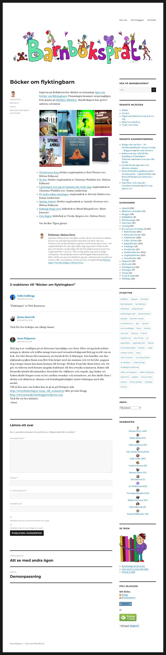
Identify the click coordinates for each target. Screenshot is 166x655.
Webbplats (16, 504)
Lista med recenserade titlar (135, 569)
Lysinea (125, 113)
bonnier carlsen (137, 318)
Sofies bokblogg (25, 296)
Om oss (123, 20)
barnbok (144, 299)
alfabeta (124, 299)
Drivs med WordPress (34, 644)
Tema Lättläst (136, 382)
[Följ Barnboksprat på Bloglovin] (137, 626)
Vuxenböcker (130, 258)
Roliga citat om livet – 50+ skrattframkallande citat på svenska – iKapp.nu (139, 147)
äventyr (123, 387)
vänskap (148, 382)
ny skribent (125, 362)
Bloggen (126, 214)
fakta (139, 328)
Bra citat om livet (145, 150)
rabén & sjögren (147, 372)
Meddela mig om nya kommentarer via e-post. (29, 521)
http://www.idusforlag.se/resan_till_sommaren (37, 391)
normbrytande (142, 357)
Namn (14, 478)
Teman (13, 107)
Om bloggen (137, 20)
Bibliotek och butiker (132, 211)
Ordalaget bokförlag (129, 367)
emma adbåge (127, 328)
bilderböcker (137, 309)
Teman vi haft (128, 572)
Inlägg (125, 595)
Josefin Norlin (128, 165)
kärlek (150, 343)
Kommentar (17, 438)
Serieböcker (130, 249)
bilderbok (124, 309)
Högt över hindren (131, 122)
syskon (123, 382)
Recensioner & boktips (133, 229)
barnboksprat (126, 304)
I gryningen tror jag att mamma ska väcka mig (65, 187)
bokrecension (144, 314)
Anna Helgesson (26, 338)
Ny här (43, 179)
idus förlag (138, 338)
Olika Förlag (139, 362)
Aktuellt (125, 208)
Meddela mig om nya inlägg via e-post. (26, 528)
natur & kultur (126, 357)
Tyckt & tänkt (128, 276)
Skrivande (127, 264)
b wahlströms (126, 323)
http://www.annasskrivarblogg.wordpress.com (36, 394)
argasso (134, 299)
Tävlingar (126, 270)
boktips (123, 318)
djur (137, 323)
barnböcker (140, 304)
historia (134, 333)
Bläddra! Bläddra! (66, 100)
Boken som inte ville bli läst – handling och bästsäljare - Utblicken (136, 156)
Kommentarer (129, 597)
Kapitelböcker (130, 243)
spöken (135, 377)
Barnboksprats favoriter (133, 566)
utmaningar (15, 113)
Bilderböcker (130, 232)
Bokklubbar (127, 217)
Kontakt (152, 20)
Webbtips (126, 279)
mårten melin (126, 353)
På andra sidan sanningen (53, 194)
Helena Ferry (15, 99)
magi (150, 348)
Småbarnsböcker (132, 252)
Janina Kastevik (25, 317)
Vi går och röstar (130, 125)
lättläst (141, 348)
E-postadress (18, 491)
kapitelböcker (139, 343)
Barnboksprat (16, 644)
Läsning (125, 226)
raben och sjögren (128, 372)
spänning (124, 377)
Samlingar (129, 246)
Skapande (126, 261)
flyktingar (14, 110)
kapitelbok (125, 343)
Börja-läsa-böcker (132, 235)
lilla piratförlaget (128, 348)
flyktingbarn (24, 110)
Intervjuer (127, 223)
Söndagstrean (128, 267)
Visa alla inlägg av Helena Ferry (68, 263)
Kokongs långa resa (50, 209)
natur (138, 353)
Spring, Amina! (47, 201)
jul (147, 338)
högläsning (125, 338)
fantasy (147, 328)
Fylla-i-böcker (131, 240)
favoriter (124, 333)
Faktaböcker (130, 237)
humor (144, 333)
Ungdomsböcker (132, 255)
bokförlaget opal (128, 314)
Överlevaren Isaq (48, 172)
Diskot (125, 110)
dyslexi (145, 323)
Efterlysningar (129, 220)
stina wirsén (146, 377)
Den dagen (45, 216)
